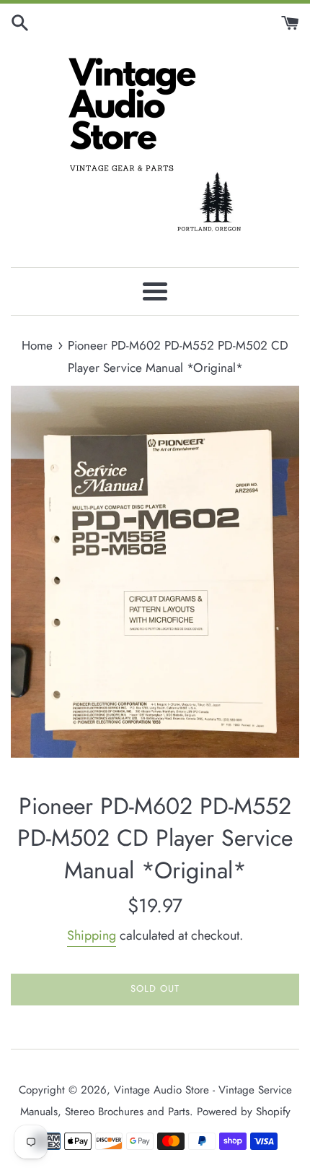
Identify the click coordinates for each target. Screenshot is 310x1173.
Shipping (91, 935)
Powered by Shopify (244, 1112)
